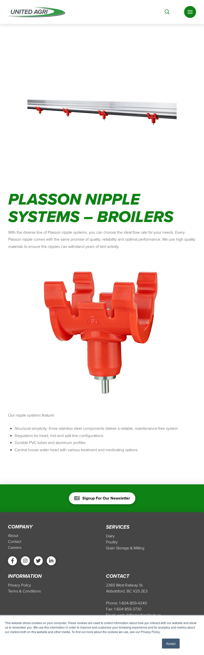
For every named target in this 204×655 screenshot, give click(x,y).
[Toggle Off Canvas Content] (190, 12)
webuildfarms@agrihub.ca (139, 615)
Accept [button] (170, 643)
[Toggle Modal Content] (167, 11)
